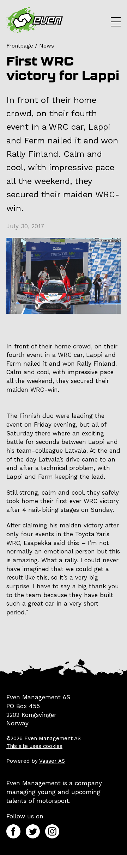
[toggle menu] (116, 22)
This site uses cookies (34, 746)
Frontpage (19, 46)
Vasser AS (52, 761)
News (46, 46)
